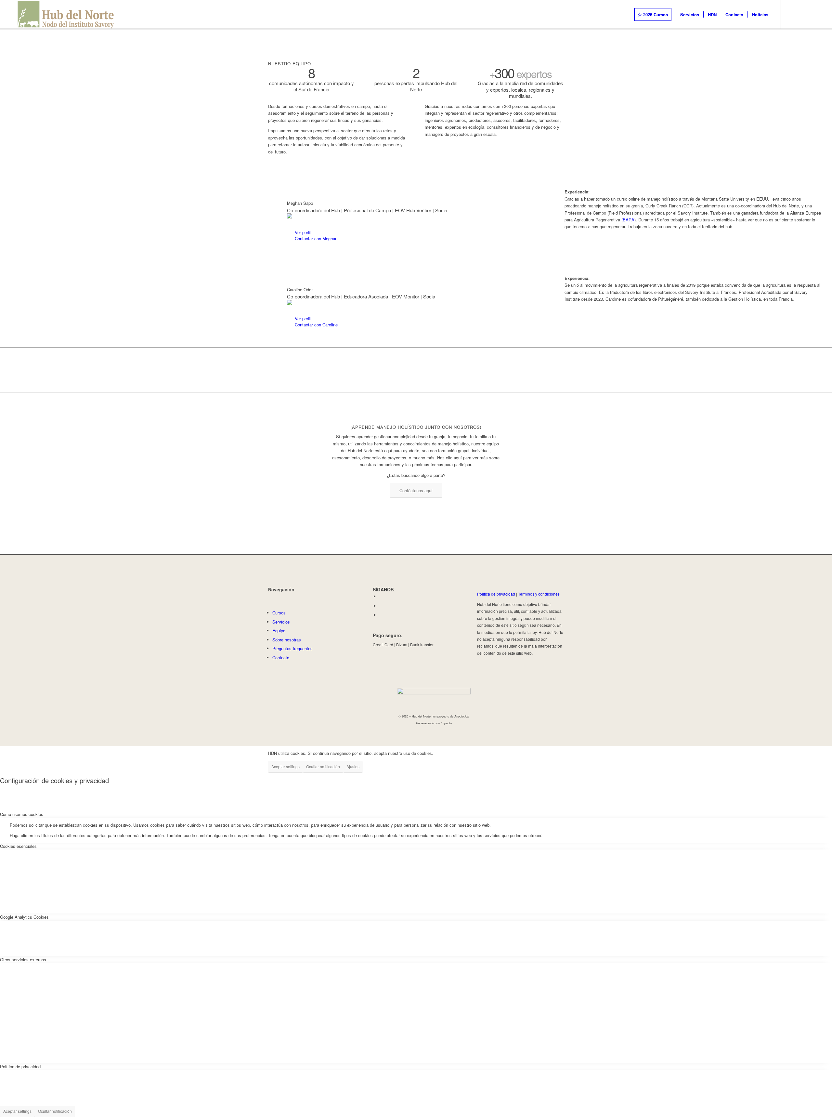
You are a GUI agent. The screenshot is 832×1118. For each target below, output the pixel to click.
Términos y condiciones (539, 594)
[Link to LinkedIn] (810, 14)
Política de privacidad (496, 594)
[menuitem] (655, 14)
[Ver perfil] (291, 233)
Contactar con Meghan (316, 238)
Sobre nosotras (286, 640)
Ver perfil (303, 232)
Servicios (281, 622)
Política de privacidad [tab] (20, 1066)
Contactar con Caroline (316, 325)
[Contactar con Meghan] (291, 239)
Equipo (278, 630)
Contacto (280, 657)
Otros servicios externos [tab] (23, 959)
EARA (628, 220)
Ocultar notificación (323, 766)
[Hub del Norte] (66, 14)
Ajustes (352, 766)
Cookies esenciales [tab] (18, 846)
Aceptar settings (285, 766)
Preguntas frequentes (292, 648)
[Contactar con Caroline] (291, 325)
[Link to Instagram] (801, 14)
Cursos (279, 613)
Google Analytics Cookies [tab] (24, 917)
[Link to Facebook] (791, 14)
